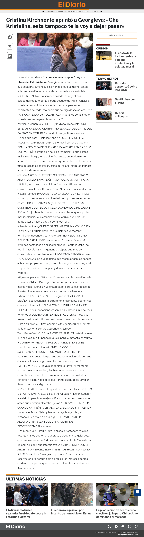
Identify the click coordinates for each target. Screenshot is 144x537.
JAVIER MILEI (70, 11)
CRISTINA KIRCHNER (54, 11)
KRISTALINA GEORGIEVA (87, 11)
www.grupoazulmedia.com (128, 535)
